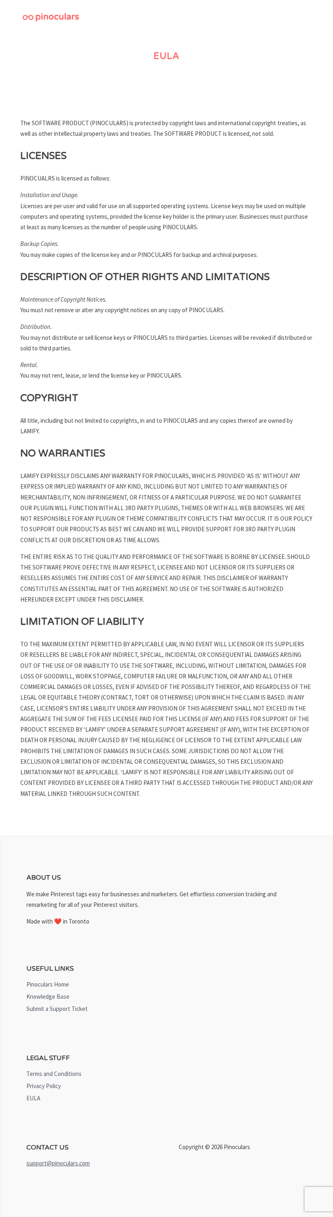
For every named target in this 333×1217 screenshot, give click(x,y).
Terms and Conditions (54, 1074)
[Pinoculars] (50, 18)
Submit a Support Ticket (57, 1009)
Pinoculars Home (47, 984)
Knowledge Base (47, 996)
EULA (33, 1098)
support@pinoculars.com (58, 1163)
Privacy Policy (43, 1086)
